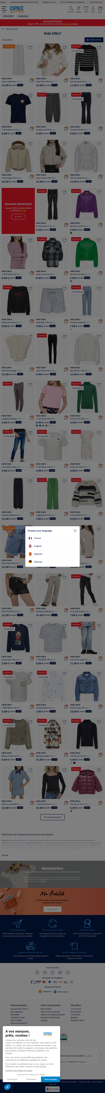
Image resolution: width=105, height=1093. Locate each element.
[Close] (75, 530)
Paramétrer (31, 1079)
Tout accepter (50, 1079)
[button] (7, 1087)
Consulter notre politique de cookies (18, 1071)
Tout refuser (12, 1079)
